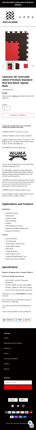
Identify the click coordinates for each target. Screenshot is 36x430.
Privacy (6, 353)
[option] (10, 66)
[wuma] (18, 156)
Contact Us (7, 348)
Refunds (6, 369)
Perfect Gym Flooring (15, 423)
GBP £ (22, 400)
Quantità (4, 104)
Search (6, 338)
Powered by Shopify (25, 423)
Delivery (6, 364)
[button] (30, 423)
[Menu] (32, 17)
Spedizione (15, 96)
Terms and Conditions (11, 358)
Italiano (12, 400)
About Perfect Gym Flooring (13, 343)
